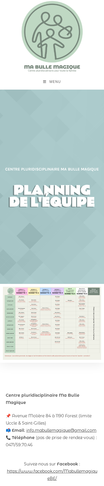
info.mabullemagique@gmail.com (61, 430)
